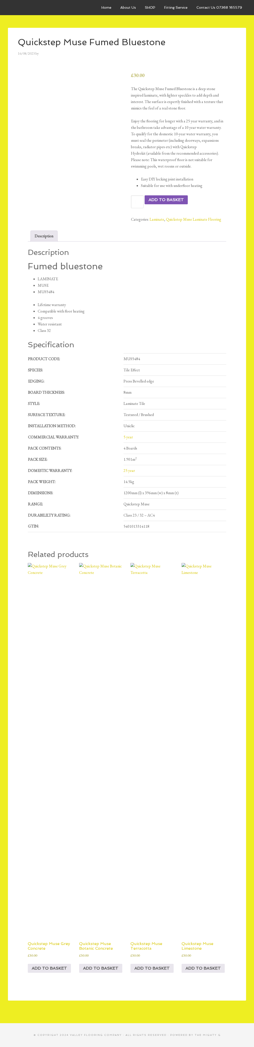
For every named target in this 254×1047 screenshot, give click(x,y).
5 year (128, 437)
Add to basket (166, 199)
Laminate (157, 219)
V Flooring (45, 7)
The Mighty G (208, 1035)
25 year (129, 470)
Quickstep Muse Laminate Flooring (193, 219)
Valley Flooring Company (96, 1035)
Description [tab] (44, 236)
